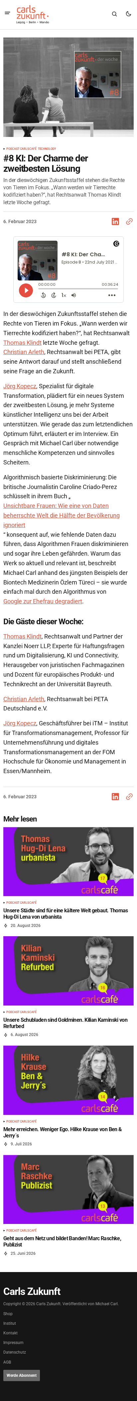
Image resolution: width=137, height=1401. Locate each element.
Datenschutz (14, 1352)
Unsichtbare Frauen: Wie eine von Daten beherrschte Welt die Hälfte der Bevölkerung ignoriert (61, 515)
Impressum (13, 1343)
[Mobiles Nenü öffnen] (7, 14)
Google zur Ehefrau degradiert (42, 601)
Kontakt (10, 1333)
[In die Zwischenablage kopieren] (128, 221)
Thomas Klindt (22, 342)
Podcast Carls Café (21, 149)
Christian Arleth (23, 351)
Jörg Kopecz (19, 386)
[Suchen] (114, 14)
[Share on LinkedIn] (116, 221)
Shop (8, 1314)
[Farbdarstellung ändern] (128, 14)
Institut (9, 1323)
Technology (47, 149)
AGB (7, 1362)
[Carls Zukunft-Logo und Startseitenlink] (31, 14)
